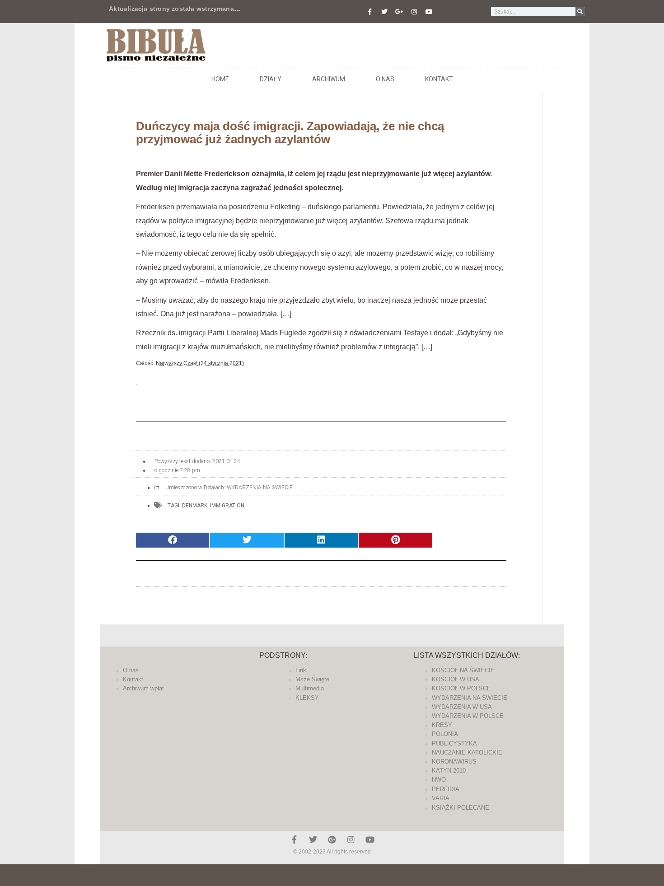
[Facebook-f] (369, 11)
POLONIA (445, 734)
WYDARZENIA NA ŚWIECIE (260, 487)
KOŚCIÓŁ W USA (455, 679)
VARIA (440, 798)
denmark (194, 505)
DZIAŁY (270, 79)
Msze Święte (312, 679)
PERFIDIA (445, 789)
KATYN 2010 (449, 770)
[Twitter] (384, 11)
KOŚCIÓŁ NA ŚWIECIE (463, 670)
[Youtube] (429, 11)
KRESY (442, 725)
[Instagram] (414, 11)
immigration (227, 505)
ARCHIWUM (328, 79)
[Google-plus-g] (399, 11)
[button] (172, 540)
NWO (439, 779)
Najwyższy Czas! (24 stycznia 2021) (200, 363)
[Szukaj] (580, 11)
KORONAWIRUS (454, 761)
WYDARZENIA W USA (462, 706)
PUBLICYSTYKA (454, 743)
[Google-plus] (332, 839)
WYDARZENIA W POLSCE (468, 716)
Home (220, 79)
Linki (301, 670)
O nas (385, 79)
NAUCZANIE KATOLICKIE (467, 752)
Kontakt (439, 79)
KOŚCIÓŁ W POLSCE (461, 688)
